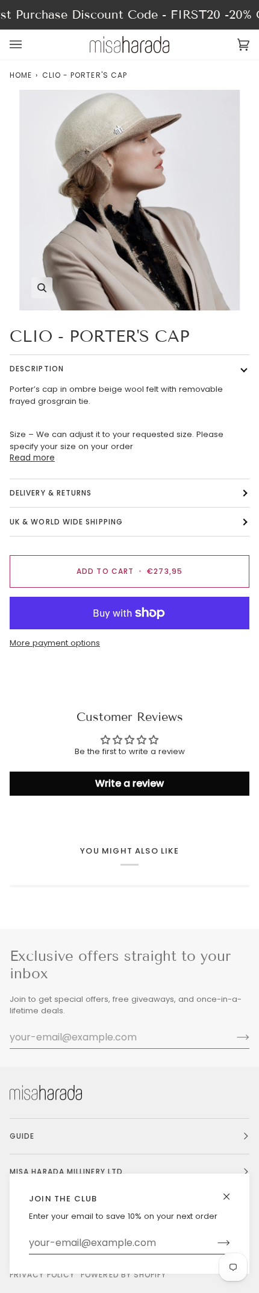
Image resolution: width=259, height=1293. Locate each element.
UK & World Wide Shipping (66, 522)
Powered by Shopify (123, 1274)
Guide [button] (22, 1136)
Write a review (129, 783)
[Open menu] (28, 45)
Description (37, 368)
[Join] (214, 1243)
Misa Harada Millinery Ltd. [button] (67, 1171)
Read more (32, 458)
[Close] (231, 1191)
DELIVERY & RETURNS (51, 493)
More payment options (55, 643)
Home (21, 75)
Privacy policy (42, 1274)
